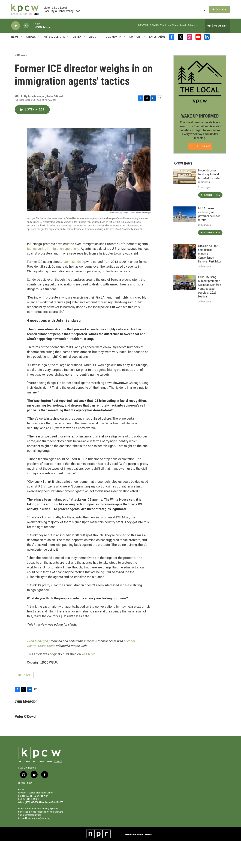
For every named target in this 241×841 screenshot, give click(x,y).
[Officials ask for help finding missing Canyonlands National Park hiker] (184, 251)
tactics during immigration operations (53, 248)
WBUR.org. (89, 654)
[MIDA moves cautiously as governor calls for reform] (184, 214)
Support (135, 36)
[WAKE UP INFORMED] (200, 82)
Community (114, 36)
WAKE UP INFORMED (200, 116)
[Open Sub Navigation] (21, 36)
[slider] (31, 25)
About (93, 36)
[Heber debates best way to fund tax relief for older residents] (184, 176)
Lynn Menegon (37, 641)
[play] (15, 26)
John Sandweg (74, 262)
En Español (157, 36)
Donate (220, 9)
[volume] (26, 26)
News (15, 36)
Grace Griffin (46, 646)
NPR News (21, 55)
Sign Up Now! (200, 146)
